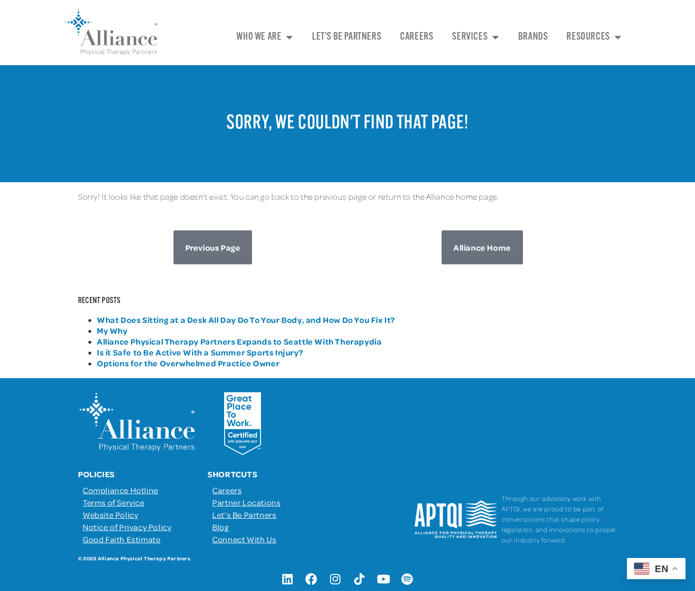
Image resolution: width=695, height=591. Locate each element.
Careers (416, 37)
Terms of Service (114, 502)
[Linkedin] (287, 579)
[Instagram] (336, 579)
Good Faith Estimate (121, 539)
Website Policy (110, 514)
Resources (587, 37)
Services (469, 37)
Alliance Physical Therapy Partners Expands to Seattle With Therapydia (239, 341)
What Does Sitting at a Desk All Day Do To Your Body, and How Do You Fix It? (246, 319)
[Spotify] (407, 579)
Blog (220, 527)
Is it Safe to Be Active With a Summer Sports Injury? (200, 352)
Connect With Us (244, 539)
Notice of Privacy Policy (127, 527)
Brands (533, 37)
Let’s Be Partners (346, 37)
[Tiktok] (359, 579)
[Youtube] (383, 579)
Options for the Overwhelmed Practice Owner (188, 363)
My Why (112, 330)
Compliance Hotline (120, 490)
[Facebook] (311, 579)
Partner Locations (246, 502)
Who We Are (258, 37)
